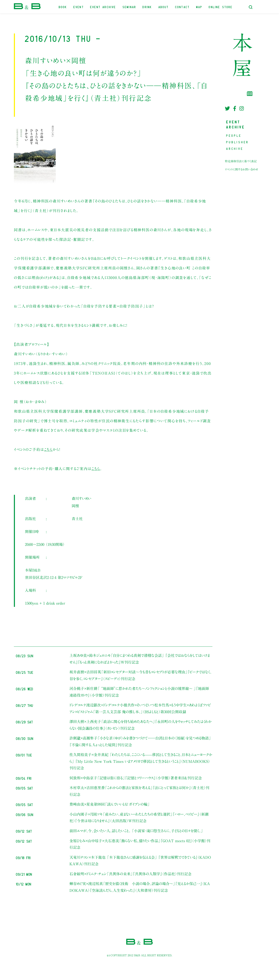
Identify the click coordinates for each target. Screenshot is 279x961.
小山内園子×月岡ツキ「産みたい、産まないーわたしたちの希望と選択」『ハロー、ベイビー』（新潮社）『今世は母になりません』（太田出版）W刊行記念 (139, 817)
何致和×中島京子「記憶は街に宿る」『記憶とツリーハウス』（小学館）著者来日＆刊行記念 (135, 778)
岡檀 (75, 506)
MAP (199, 7)
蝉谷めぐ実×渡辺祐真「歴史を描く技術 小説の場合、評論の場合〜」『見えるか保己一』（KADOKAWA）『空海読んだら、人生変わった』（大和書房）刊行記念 (139, 887)
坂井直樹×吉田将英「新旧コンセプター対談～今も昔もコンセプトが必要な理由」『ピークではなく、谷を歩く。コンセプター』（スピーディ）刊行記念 (140, 675)
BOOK (63, 7)
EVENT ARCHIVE (103, 7)
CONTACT (182, 7)
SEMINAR (129, 7)
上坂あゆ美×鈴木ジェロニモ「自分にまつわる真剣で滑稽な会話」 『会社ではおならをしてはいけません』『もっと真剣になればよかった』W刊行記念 (139, 659)
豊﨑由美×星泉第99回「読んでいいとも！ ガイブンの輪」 (109, 804)
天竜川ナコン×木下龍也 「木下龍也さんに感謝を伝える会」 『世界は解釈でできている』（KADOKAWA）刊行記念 (140, 860)
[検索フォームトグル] (250, 7)
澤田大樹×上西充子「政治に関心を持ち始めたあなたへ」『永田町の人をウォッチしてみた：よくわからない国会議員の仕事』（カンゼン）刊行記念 (140, 725)
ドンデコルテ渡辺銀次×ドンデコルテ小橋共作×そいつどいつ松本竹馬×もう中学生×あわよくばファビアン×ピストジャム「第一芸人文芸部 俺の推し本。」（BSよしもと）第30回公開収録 (140, 708)
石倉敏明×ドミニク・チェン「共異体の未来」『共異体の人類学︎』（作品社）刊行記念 (130, 874)
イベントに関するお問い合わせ (241, 169)
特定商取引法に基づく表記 (241, 161)
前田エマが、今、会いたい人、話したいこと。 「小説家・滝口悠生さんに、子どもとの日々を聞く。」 (136, 831)
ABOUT (163, 7)
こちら (48, 449)
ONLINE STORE (221, 7)
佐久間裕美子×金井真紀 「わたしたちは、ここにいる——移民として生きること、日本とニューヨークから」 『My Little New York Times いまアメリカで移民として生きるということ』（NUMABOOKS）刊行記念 (140, 761)
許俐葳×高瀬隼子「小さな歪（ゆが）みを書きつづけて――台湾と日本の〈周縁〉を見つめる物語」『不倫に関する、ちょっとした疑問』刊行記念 (140, 741)
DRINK (147, 7)
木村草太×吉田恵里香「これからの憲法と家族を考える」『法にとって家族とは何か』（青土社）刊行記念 (139, 791)
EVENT (79, 7)
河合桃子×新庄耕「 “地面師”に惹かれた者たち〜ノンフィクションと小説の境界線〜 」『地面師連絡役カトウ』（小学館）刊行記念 (139, 692)
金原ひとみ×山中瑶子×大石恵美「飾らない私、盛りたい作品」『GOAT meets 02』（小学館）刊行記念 (139, 844)
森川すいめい (81, 498)
